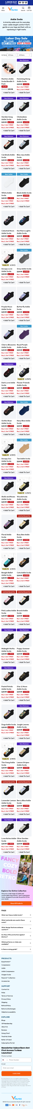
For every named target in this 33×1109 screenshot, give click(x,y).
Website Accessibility (8, 1012)
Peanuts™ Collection (8, 978)
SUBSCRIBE (16, 1074)
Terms (29, 1085)
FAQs (3, 992)
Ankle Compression (7, 971)
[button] (3, 9)
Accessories (5, 981)
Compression (5, 965)
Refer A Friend (6, 1040)
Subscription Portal (7, 1043)
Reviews (4, 1030)
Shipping (4, 1002)
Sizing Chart (5, 1033)
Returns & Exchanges (8, 1009)
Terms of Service (7, 996)
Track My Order (6, 1036)
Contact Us (5, 989)
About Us (4, 1027)
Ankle (3, 968)
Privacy (4, 1087)
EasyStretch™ (6, 962)
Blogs (3, 1020)
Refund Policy (6, 1005)
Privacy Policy (6, 999)
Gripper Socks (6, 975)
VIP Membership (6, 1023)
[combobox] (5, 1060)
